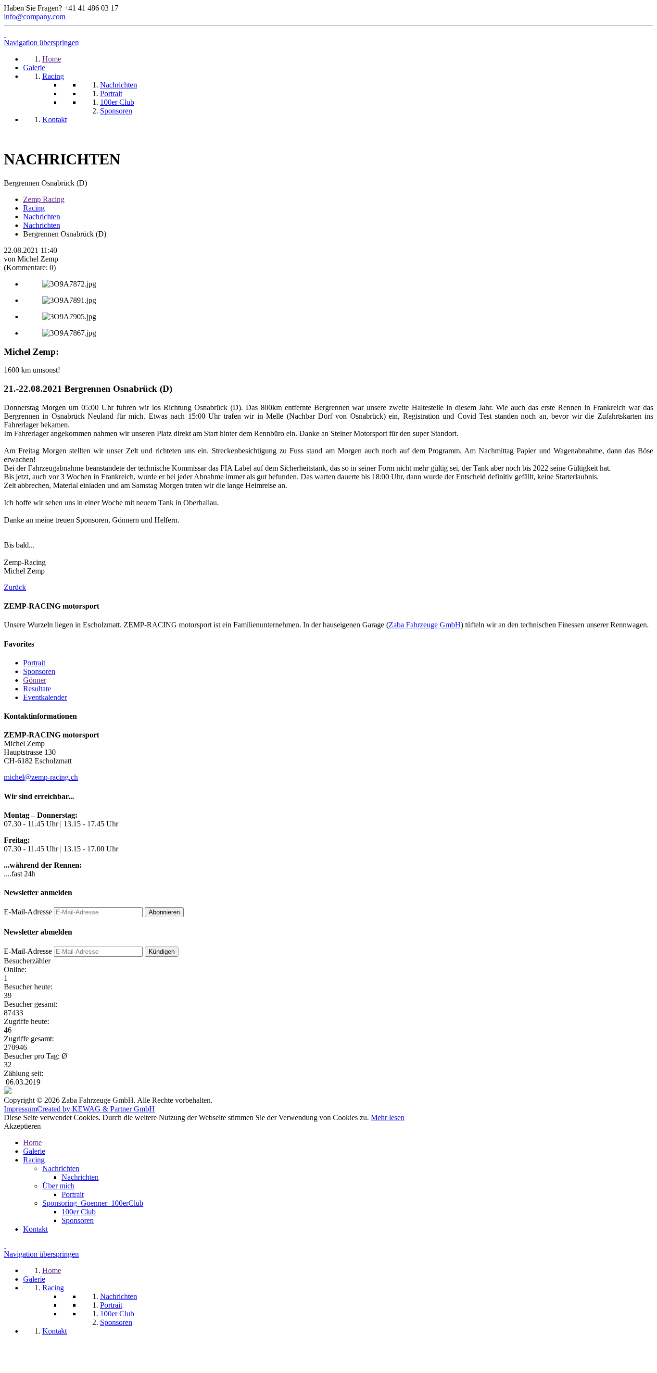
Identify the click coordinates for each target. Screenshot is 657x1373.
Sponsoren (39, 671)
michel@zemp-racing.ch (41, 777)
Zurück (15, 587)
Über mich (58, 1186)
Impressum (20, 1109)
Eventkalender (45, 697)
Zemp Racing (43, 199)
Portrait (34, 663)
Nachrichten (41, 216)
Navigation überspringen (41, 42)
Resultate (37, 689)
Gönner (34, 680)
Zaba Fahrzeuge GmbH (425, 625)
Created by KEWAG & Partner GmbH (96, 1109)
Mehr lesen (387, 1117)
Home (32, 1142)
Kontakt (35, 1229)
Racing (34, 208)
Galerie (34, 1151)
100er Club (79, 1212)
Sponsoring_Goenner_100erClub (92, 1203)
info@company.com (34, 16)
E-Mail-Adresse (28, 912)
